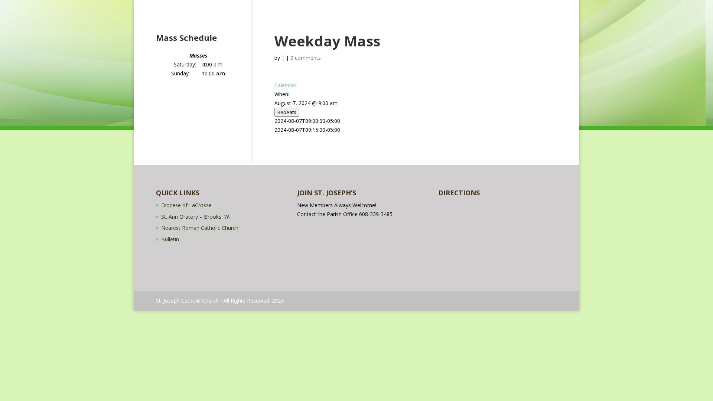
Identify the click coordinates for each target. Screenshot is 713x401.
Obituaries (488, 7)
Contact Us (520, 7)
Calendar (394, 7)
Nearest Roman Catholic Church (199, 227)
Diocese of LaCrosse (186, 205)
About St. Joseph (220, 7)
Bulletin (460, 7)
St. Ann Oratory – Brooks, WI (196, 216)
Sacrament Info (264, 7)
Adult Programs (351, 7)
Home (187, 7)
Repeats (286, 112)
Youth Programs (307, 7)
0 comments (305, 57)
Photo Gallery (427, 7)
